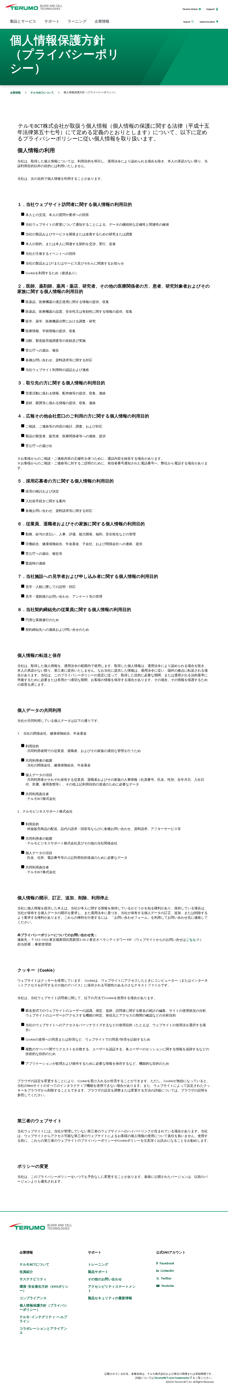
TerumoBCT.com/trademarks (171, 1377)
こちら (191, 939)
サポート (52, 21)
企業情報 (102, 21)
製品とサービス (23, 21)
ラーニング (77, 21)
